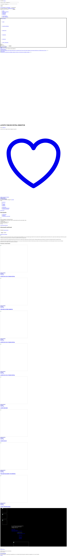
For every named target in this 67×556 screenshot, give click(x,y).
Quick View (2, 274)
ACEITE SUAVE (3, 440)
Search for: (2, 9)
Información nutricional (6, 216)
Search (14, 9)
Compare (1, 198)
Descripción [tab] (4, 207)
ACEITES (3, 48)
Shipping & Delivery (3, 234)
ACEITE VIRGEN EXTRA (5, 506)
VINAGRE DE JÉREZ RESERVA (6, 309)
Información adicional (4, 225)
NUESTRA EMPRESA (5, 11)
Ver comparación (3, 553)
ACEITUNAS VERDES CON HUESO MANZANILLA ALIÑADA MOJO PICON (35, 50)
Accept (1, 555)
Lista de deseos (3, 46)
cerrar (5, 0)
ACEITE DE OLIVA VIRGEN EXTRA (7, 276)
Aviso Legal (13, 529)
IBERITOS (4, 127)
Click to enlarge (3, 122)
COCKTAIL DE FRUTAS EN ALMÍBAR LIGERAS (22, 52)
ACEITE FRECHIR (4, 408)
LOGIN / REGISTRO (5, 16)
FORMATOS (4, 13)
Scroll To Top (2, 549)
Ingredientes (4, 214)
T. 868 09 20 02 (19, 532)
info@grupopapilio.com (21, 533)
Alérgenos (3, 215)
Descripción (2, 210)
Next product (2, 51)
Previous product (3, 49)
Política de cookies (14, 530)
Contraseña (4, 4)
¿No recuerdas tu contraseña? (5, 7)
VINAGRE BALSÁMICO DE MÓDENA (8, 473)
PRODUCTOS (4, 12)
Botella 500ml (6, 230)
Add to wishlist (2, 272)
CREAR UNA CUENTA (11, 8)
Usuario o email (5, 2)
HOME (3, 10)
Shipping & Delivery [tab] (5, 208)
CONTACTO (4, 14)
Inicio (1, 48)
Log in (1, 5)
